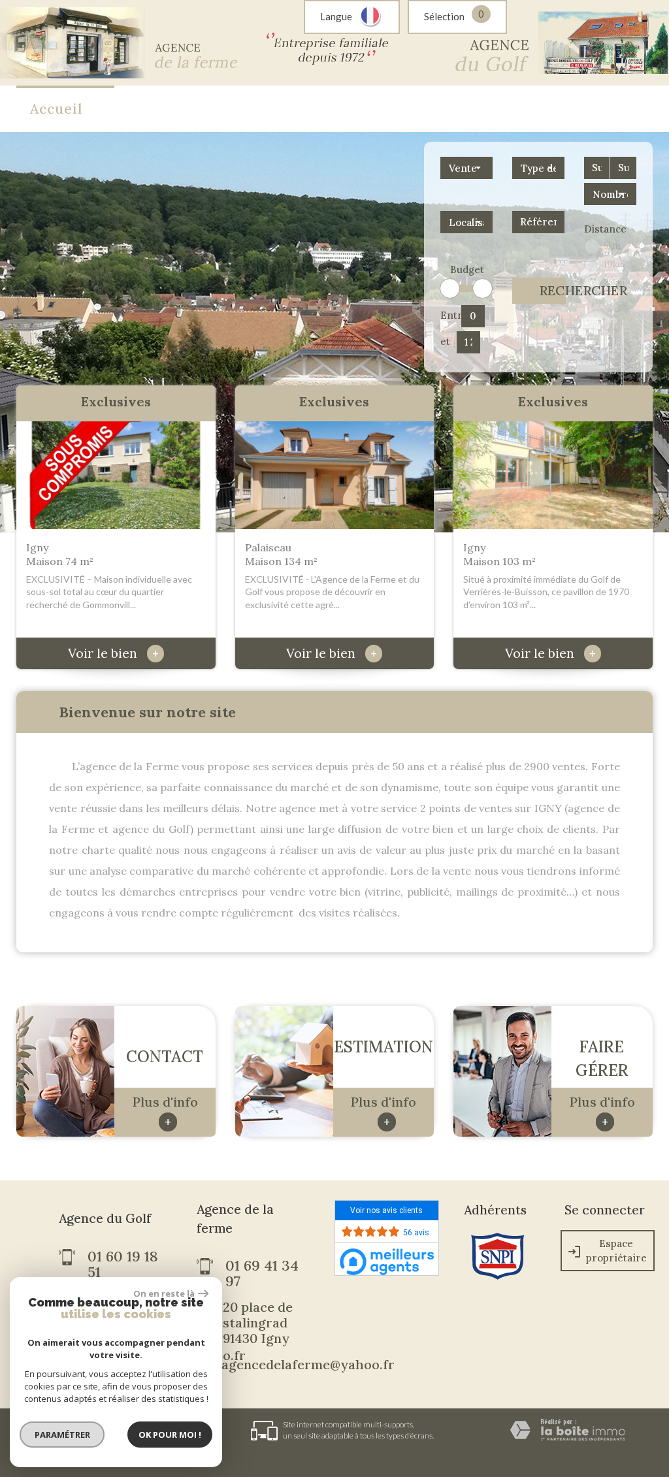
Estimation (305, 109)
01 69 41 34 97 (262, 1273)
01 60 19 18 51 (123, 1264)
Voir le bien (113, 653)
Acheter (138, 109)
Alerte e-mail (421, 109)
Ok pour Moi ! (170, 1434)
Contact (610, 109)
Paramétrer (62, 1434)
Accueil (56, 109)
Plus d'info (165, 1111)
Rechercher (552, 290)
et (445, 341)
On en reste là (164, 1293)
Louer (216, 109)
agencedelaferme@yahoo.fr (308, 1364)
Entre (448, 315)
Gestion (525, 109)
